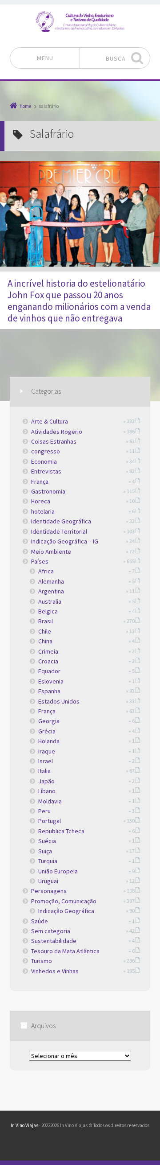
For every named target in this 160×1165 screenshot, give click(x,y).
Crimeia (48, 651)
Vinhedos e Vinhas (55, 971)
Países (39, 561)
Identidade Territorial (59, 531)
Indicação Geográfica (66, 911)
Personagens (49, 891)
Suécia (47, 841)
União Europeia (58, 871)
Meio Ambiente (51, 552)
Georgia (49, 721)
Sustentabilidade (53, 941)
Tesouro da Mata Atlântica (65, 951)
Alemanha (51, 581)
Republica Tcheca (61, 831)
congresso (45, 451)
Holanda (49, 741)
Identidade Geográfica (61, 521)
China (45, 641)
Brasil (45, 621)
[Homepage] (80, 21)
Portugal (49, 821)
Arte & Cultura (49, 421)
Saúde (39, 921)
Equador (49, 671)
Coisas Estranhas (53, 441)
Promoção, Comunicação (63, 901)
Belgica (48, 611)
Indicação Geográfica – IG (64, 541)
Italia (44, 771)
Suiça (45, 851)
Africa (46, 571)
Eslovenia (51, 681)
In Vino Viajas (24, 1125)
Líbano (47, 791)
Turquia (47, 861)
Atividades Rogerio (56, 432)
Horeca (40, 501)
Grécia (47, 731)
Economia (44, 461)
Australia (49, 601)
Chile (44, 631)
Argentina (51, 591)
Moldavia (50, 801)
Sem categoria (50, 931)
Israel (45, 761)
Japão (46, 781)
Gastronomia (48, 491)
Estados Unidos (59, 701)
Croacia (48, 661)
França (39, 482)
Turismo (41, 961)
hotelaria (43, 511)
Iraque (46, 751)
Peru (44, 811)
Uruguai (48, 881)
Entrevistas (46, 471)
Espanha (49, 691)
